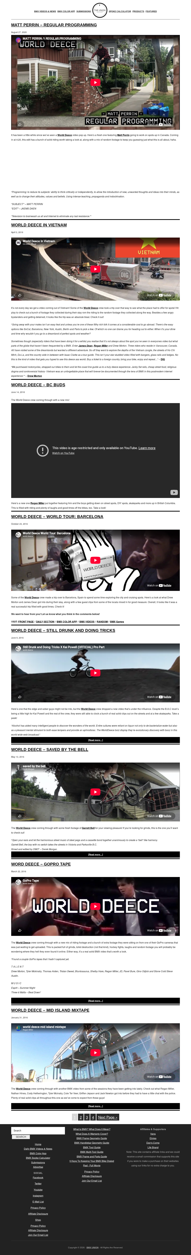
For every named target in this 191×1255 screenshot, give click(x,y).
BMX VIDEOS (86, 621)
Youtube (38, 1189)
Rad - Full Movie (91, 1165)
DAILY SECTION (45, 621)
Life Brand (153, 1147)
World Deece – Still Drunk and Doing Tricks (63, 630)
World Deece (64, 135)
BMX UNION (92, 1247)
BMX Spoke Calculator (38, 1158)
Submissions (38, 1162)
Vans (153, 1133)
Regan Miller (101, 345)
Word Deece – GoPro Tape (41, 864)
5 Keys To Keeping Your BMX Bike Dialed (92, 1161)
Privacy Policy (38, 1207)
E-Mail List (38, 1201)
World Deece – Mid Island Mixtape (50, 1010)
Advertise (38, 1167)
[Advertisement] (95, 166)
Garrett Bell (88, 828)
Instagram (38, 1195)
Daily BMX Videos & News (38, 1148)
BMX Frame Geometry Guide (92, 1138)
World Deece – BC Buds (38, 384)
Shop (38, 1220)
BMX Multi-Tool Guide (91, 1152)
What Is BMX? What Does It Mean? (91, 1129)
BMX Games (117, 621)
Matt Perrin (123, 135)
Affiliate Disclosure (38, 1213)
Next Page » (107, 1117)
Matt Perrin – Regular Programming (54, 25)
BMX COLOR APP (67, 621)
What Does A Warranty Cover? (92, 1133)
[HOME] (99, 10)
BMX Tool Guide (92, 1147)
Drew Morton (34, 376)
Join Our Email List (38, 1235)
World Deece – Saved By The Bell (49, 749)
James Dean (85, 345)
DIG (163, 359)
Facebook (38, 1177)
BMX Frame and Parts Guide (92, 1156)
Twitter (38, 1183)
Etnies (153, 1138)
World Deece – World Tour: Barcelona (57, 516)
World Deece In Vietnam (39, 225)
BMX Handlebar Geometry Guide (91, 1142)
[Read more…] (95, 740)
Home (38, 1144)
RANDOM (102, 621)
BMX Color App (38, 1153)
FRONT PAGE (26, 621)
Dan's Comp (153, 1142)
